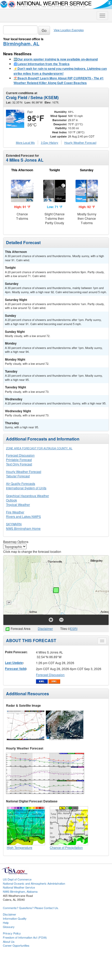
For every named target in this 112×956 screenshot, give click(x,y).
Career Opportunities (16, 945)
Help (6, 922)
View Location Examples (69, 30)
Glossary (9, 927)
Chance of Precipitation (66, 847)
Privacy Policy (12, 933)
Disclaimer (45, 628)
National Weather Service (19, 887)
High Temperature (19, 847)
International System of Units (26, 488)
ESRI (73, 628)
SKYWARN (14, 524)
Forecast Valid (15, 668)
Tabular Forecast (18, 476)
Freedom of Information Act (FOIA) (25, 937)
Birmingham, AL (21, 43)
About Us (9, 941)
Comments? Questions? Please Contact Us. (31, 908)
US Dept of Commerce (17, 879)
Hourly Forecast (80, 142)
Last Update (14, 662)
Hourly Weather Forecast (23, 471)
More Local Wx (25, 142)
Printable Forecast (19, 459)
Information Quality (15, 918)
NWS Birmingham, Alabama (20, 891)
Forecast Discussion (20, 455)
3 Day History (49, 142)
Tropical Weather (18, 504)
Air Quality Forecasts (20, 483)
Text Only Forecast (19, 464)
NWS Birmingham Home (23, 528)
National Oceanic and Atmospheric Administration (34, 883)
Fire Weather (15, 512)
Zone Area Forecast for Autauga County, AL (39, 448)
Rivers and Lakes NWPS (23, 516)
